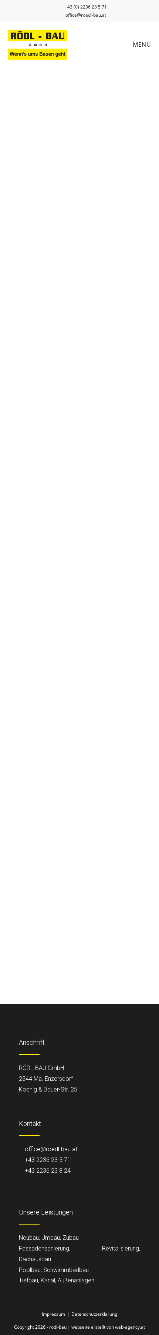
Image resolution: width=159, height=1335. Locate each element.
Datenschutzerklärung (94, 1314)
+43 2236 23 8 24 (47, 1170)
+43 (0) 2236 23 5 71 (85, 7)
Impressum (53, 1314)
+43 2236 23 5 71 (47, 1159)
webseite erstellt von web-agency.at (108, 1327)
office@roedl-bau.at (85, 15)
